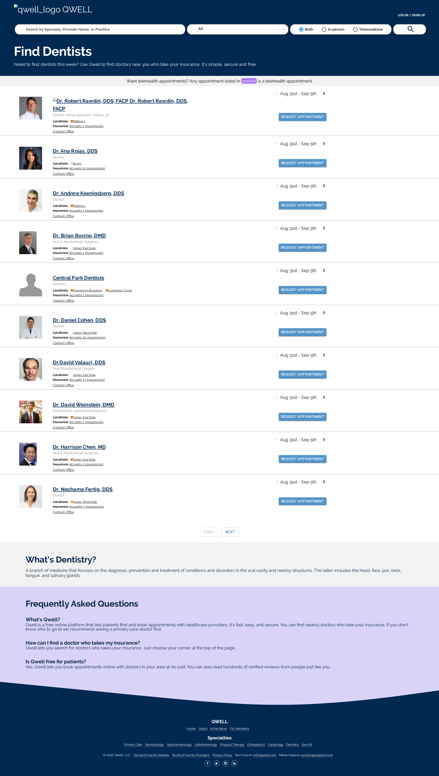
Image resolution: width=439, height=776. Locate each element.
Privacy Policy (222, 755)
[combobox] (26, 29)
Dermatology (154, 744)
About (203, 728)
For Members (239, 728)
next (230, 532)
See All (307, 744)
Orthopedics (256, 744)
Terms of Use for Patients (151, 755)
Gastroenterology (179, 744)
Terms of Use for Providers (190, 755)
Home (191, 728)
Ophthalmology (206, 744)
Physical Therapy (232, 744)
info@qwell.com (264, 755)
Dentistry (292, 744)
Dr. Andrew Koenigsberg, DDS (88, 193)
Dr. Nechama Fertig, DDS (83, 489)
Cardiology (275, 744)
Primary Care (133, 744)
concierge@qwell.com (317, 755)
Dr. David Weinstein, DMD (84, 405)
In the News (218, 728)
